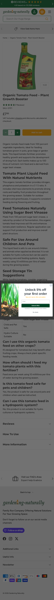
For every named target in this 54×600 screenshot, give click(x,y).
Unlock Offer (36, 305)
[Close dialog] (51, 285)
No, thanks (35, 312)
